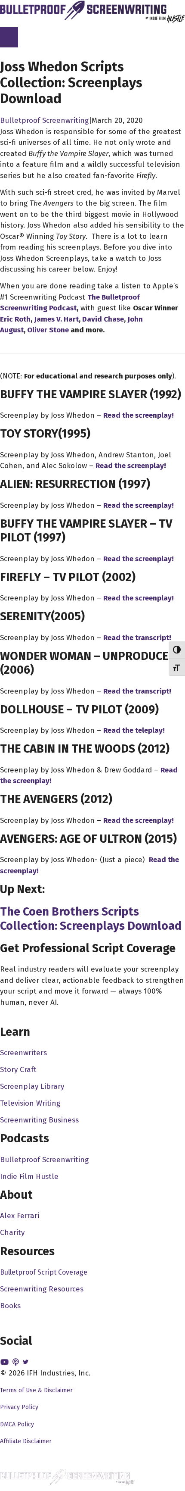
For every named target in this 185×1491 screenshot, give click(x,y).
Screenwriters (23, 1052)
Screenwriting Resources (41, 1289)
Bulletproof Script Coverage (43, 1272)
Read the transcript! (137, 637)
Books (10, 1305)
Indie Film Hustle (29, 1176)
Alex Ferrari (19, 1215)
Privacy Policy (19, 1407)
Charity (12, 1232)
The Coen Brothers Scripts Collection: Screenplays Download (91, 918)
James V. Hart (56, 319)
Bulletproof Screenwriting (44, 120)
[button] (5, 1362)
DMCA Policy (17, 1424)
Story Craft (18, 1069)
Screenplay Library (32, 1086)
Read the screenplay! (138, 415)
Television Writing (30, 1103)
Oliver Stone (48, 329)
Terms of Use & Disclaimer (36, 1390)
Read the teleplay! (134, 730)
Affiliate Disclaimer (26, 1441)
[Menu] (9, 37)
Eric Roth (15, 319)
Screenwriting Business (39, 1120)
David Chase (103, 319)
